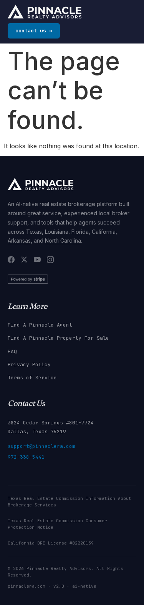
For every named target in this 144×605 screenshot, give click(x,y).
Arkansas (19, 240)
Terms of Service (32, 377)
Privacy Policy (29, 364)
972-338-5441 (26, 457)
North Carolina (63, 240)
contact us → (33, 30)
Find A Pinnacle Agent (40, 325)
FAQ (12, 351)
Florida (80, 231)
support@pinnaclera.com (41, 446)
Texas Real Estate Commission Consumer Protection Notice (57, 524)
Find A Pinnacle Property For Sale (58, 338)
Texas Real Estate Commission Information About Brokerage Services (69, 502)
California (104, 231)
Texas (34, 231)
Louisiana (56, 231)
